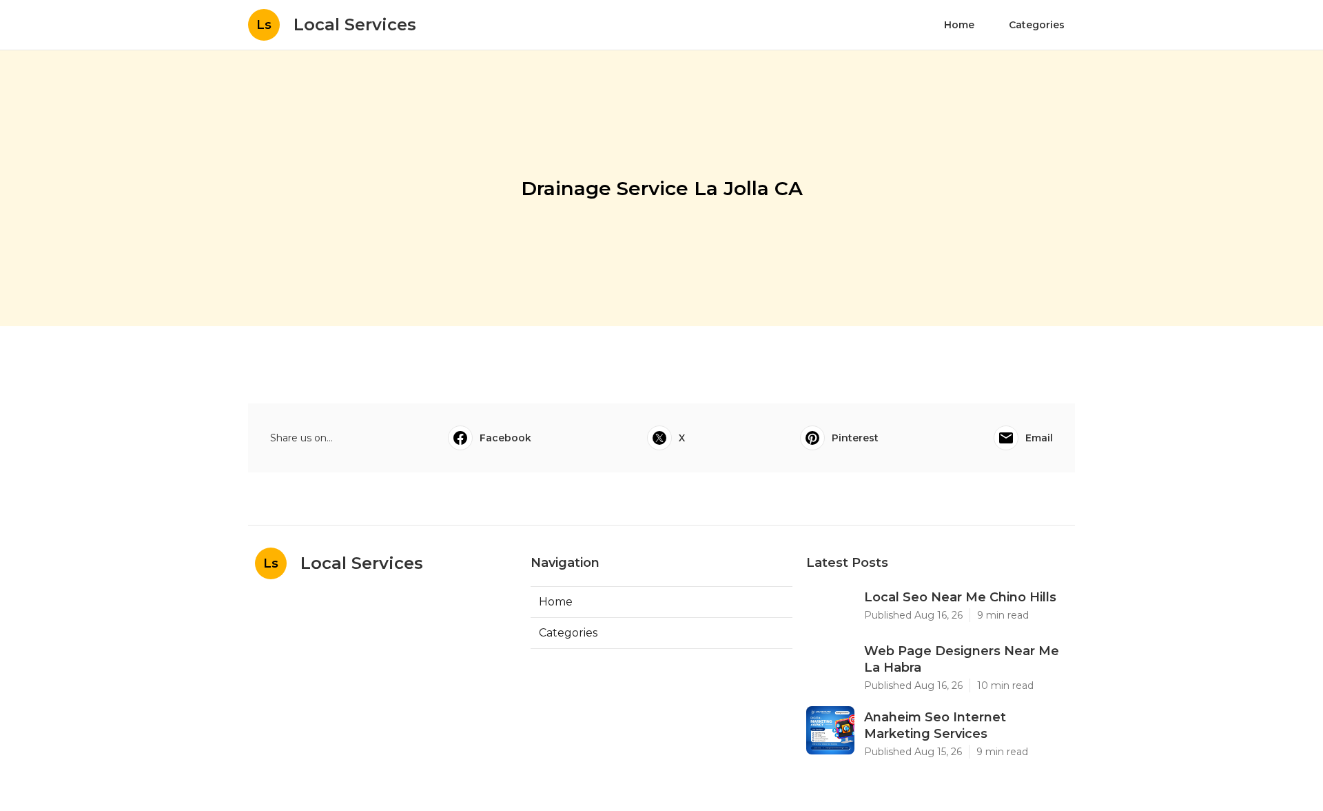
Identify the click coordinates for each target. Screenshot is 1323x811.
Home (959, 25)
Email (1039, 438)
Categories (1037, 25)
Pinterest (855, 438)
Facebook (505, 438)
